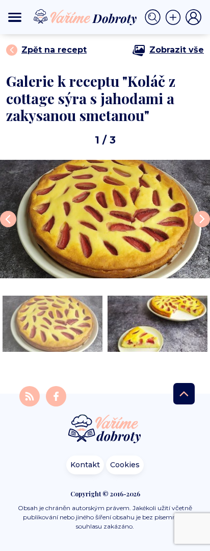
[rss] (30, 395)
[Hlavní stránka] (105, 429)
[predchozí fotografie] (8, 219)
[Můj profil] (194, 17)
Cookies (125, 464)
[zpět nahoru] (184, 393)
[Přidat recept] (175, 17)
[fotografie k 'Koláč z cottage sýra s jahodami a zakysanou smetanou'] (105, 219)
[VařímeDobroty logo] (85, 17)
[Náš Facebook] (56, 395)
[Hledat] (155, 17)
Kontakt (85, 464)
